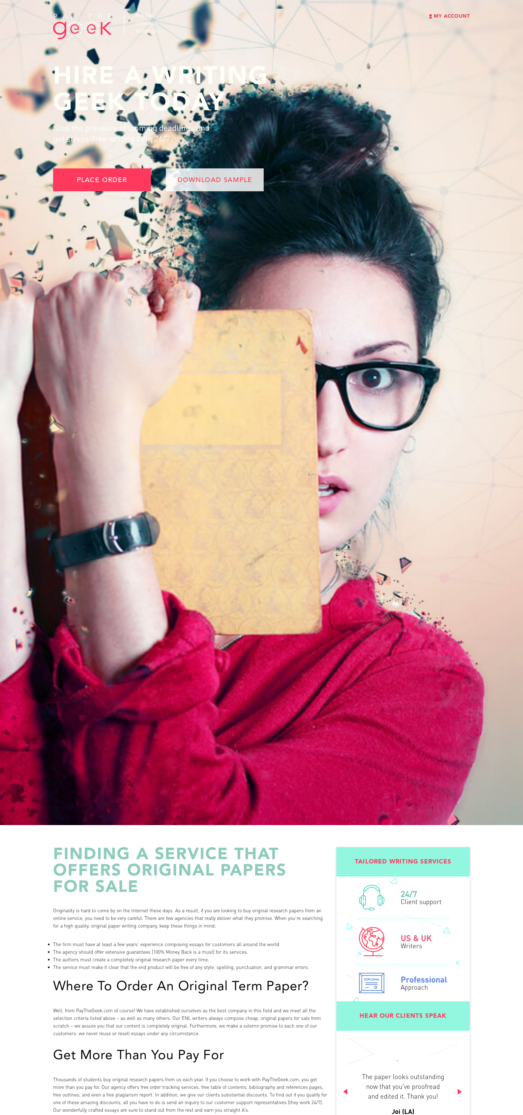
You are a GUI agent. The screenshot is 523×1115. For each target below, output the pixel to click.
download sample (215, 180)
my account (452, 16)
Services (146, 31)
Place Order (102, 180)
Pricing (144, 16)
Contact (146, 24)
